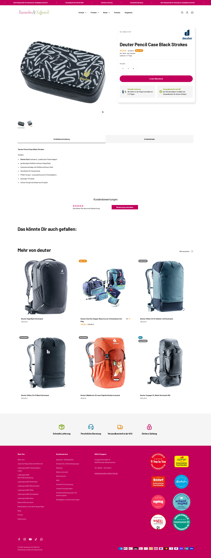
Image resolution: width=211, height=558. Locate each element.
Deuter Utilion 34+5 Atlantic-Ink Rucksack (156, 319)
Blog (19, 511)
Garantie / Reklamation (65, 460)
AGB (57, 480)
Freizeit (94, 13)
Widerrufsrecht (62, 472)
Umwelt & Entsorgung (64, 484)
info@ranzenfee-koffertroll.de (106, 473)
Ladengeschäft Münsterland (28, 486)
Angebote (128, 13)
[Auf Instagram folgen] (24, 539)
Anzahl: (123, 64)
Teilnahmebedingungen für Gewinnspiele (66, 494)
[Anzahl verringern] (123, 68)
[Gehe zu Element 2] (29, 124)
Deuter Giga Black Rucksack (32, 319)
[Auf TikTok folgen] (35, 539)
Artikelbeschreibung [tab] (62, 139)
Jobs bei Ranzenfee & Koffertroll (30, 464)
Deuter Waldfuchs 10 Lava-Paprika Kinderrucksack (100, 395)
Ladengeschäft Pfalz (25, 490)
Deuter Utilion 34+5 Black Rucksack (35, 395)
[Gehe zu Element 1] (21, 124)
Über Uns (21, 460)
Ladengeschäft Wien (26, 498)
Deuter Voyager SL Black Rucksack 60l (155, 395)
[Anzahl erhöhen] (133, 68)
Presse (20, 515)
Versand (132, 53)
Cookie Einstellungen (64, 488)
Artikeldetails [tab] (149, 139)
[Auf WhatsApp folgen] (41, 539)
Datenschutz (61, 476)
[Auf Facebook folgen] (19, 539)
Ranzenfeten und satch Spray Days (31, 506)
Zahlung (59, 468)
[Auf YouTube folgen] (30, 539)
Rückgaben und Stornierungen (68, 499)
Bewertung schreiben (124, 207)
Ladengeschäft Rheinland (27, 482)
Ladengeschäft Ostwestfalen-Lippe (29, 469)
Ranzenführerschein (25, 502)
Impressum (22, 519)
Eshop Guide (38, 550)
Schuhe (117, 13)
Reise (105, 13)
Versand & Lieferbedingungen (67, 464)
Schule (81, 13)
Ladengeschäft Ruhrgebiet (28, 494)
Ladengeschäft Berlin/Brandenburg (25, 476)
